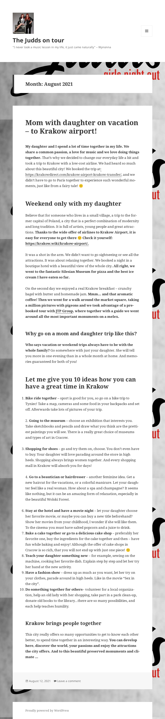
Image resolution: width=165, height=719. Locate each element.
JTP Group (64, 311)
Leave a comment (69, 681)
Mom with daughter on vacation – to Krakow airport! (81, 127)
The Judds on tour (38, 40)
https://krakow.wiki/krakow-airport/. (57, 243)
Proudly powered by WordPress (47, 710)
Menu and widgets (146, 36)
